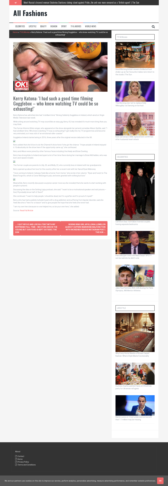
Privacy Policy (23, 462)
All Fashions (30, 13)
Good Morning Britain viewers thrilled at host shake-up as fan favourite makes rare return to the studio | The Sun (135, 72)
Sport (64, 26)
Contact (21, 456)
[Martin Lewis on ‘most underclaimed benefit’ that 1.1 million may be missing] (135, 405)
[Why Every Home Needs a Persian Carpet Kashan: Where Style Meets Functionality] (135, 332)
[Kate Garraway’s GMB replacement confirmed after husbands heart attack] (135, 124)
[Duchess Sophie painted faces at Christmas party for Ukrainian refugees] (135, 373)
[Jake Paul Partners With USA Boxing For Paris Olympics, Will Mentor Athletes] (135, 275)
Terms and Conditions (27, 465)
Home (15, 32)
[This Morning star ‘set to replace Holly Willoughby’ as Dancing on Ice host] (135, 91)
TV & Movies (76, 26)
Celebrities (20, 26)
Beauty (43, 26)
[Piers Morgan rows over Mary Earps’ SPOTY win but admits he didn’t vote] (135, 242)
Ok (160, 481)
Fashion (53, 26)
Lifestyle (32, 26)
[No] (164, 480)
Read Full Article (26, 210)
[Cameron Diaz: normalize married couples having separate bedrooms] (135, 191)
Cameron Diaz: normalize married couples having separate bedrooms (52, 2)
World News (90, 26)
